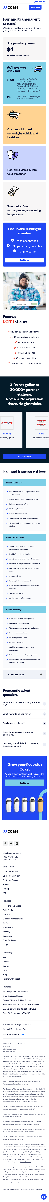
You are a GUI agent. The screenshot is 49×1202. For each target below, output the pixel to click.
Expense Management (13, 919)
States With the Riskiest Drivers (17, 1000)
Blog (5, 974)
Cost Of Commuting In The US (16, 1013)
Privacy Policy (21, 1029)
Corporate (7, 936)
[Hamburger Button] (44, 7)
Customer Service (10, 880)
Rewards (7, 884)
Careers (6, 961)
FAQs (5, 893)
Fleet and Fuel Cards (12, 906)
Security (6, 931)
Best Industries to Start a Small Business (21, 1004)
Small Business (9, 940)
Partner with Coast (11, 979)
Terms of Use (8, 1029)
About (5, 957)
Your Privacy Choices (11, 1034)
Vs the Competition (11, 876)
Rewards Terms (25, 1162)
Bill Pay (6, 923)
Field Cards (8, 910)
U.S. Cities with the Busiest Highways (19, 1009)
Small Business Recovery (14, 996)
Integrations (8, 927)
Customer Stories (10, 871)
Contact (6, 966)
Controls (6, 914)
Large (5, 944)
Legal (5, 970)
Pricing (6, 889)
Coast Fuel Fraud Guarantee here (31, 1189)
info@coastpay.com (12, 853)
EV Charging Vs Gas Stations (16, 991)
